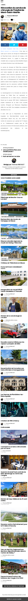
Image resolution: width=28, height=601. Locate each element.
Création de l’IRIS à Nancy (10, 421)
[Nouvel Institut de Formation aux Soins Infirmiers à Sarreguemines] (14, 357)
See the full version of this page (14, 586)
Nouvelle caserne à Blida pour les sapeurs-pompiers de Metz (12, 343)
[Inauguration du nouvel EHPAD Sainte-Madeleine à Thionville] (14, 278)
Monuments (19, 193)
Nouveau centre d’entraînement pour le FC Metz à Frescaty (14, 525)
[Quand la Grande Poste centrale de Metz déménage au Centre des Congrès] (14, 462)
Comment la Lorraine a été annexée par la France (13, 447)
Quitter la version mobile (14, 599)
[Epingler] (22, 45)
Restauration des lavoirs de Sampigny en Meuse (10, 220)
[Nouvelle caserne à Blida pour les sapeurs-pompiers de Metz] (14, 331)
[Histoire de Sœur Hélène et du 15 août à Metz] (14, 489)
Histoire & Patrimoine (8, 193)
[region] (14, 137)
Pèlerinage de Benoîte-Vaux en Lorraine (12, 198)
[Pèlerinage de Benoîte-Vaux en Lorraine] (14, 188)
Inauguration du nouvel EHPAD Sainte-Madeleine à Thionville (11, 290)
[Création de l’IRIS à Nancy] (14, 409)
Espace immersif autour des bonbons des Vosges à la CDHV (12, 577)
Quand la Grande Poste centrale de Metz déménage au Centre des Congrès (13, 473)
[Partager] (5, 45)
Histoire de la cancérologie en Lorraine (11, 317)
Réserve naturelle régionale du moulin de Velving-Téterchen (11, 242)
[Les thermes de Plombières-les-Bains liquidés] (14, 383)
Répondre (14, 175)
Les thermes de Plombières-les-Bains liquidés (12, 395)
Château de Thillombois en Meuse (13, 263)
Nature (4, 238)
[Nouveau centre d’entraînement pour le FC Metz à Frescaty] (14, 514)
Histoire (4, 259)
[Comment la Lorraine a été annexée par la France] (14, 437)
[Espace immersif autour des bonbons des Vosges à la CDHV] (14, 567)
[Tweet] (14, 45)
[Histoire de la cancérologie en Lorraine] (14, 304)
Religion (4, 195)
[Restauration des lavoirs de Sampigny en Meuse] (14, 209)
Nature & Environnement (14, 238)
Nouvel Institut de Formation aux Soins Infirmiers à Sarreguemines (12, 369)
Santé (3, 268)
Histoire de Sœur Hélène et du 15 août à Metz (14, 500)
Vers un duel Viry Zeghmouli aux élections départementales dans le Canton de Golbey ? (13, 551)
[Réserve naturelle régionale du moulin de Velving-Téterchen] (14, 231)
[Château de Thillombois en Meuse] (14, 253)
